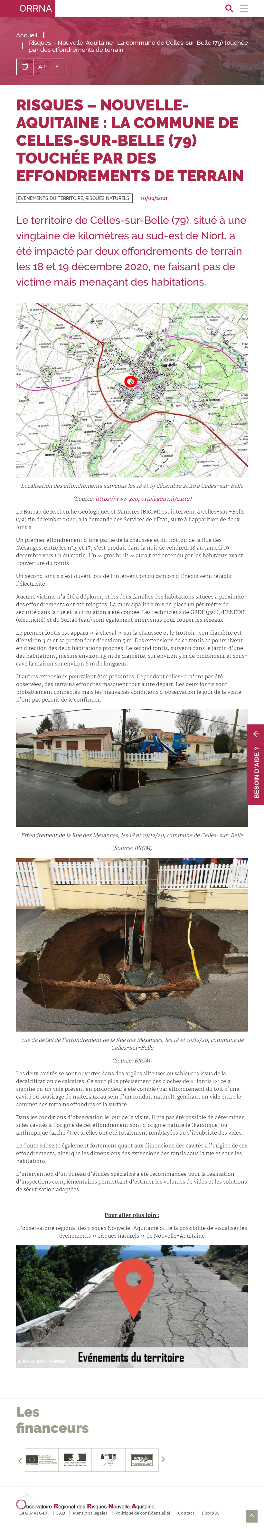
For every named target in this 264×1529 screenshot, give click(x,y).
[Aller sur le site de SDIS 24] (108, 1460)
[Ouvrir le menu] (244, 9)
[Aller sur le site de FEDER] (41, 1460)
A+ (44, 68)
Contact (186, 1513)
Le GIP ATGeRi (34, 1513)
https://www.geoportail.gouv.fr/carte (142, 499)
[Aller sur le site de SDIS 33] (142, 1460)
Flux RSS (211, 1513)
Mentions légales (90, 1513)
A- (60, 69)
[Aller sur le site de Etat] (75, 1460)
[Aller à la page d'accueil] (85, 1501)
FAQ (60, 1513)
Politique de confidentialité (142, 1513)
